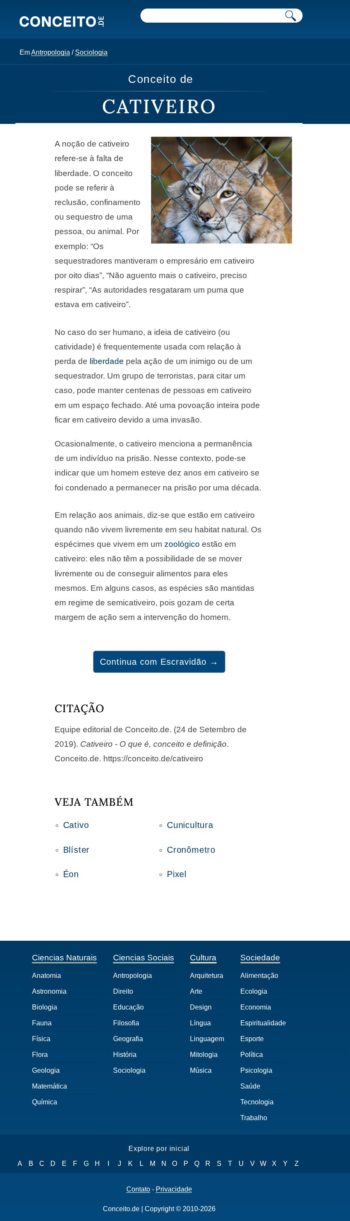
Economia (255, 1007)
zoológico (182, 544)
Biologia (44, 1007)
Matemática (49, 1086)
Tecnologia (257, 1102)
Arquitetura (206, 975)
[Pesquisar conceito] (291, 15)
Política (251, 1054)
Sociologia (91, 52)
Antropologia (50, 52)
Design (201, 1007)
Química (44, 1102)
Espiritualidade (263, 1023)
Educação (128, 1007)
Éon (71, 874)
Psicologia (256, 1070)
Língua (200, 1023)
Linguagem (207, 1038)
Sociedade (260, 958)
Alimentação (259, 975)
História (125, 1054)
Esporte (252, 1038)
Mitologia (204, 1054)
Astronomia (49, 991)
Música (201, 1070)
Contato (138, 1189)
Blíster (76, 849)
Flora (40, 1054)
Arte (196, 991)
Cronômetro (191, 849)
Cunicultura (190, 825)
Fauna (42, 1023)
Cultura (203, 958)
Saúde (250, 1086)
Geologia (46, 1070)
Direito (123, 991)
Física (41, 1038)
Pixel (177, 874)
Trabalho (253, 1117)
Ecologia (253, 991)
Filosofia (126, 1023)
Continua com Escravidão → (159, 661)
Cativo (76, 825)
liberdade (107, 361)
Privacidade (174, 1189)
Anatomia (46, 975)
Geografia (128, 1038)
